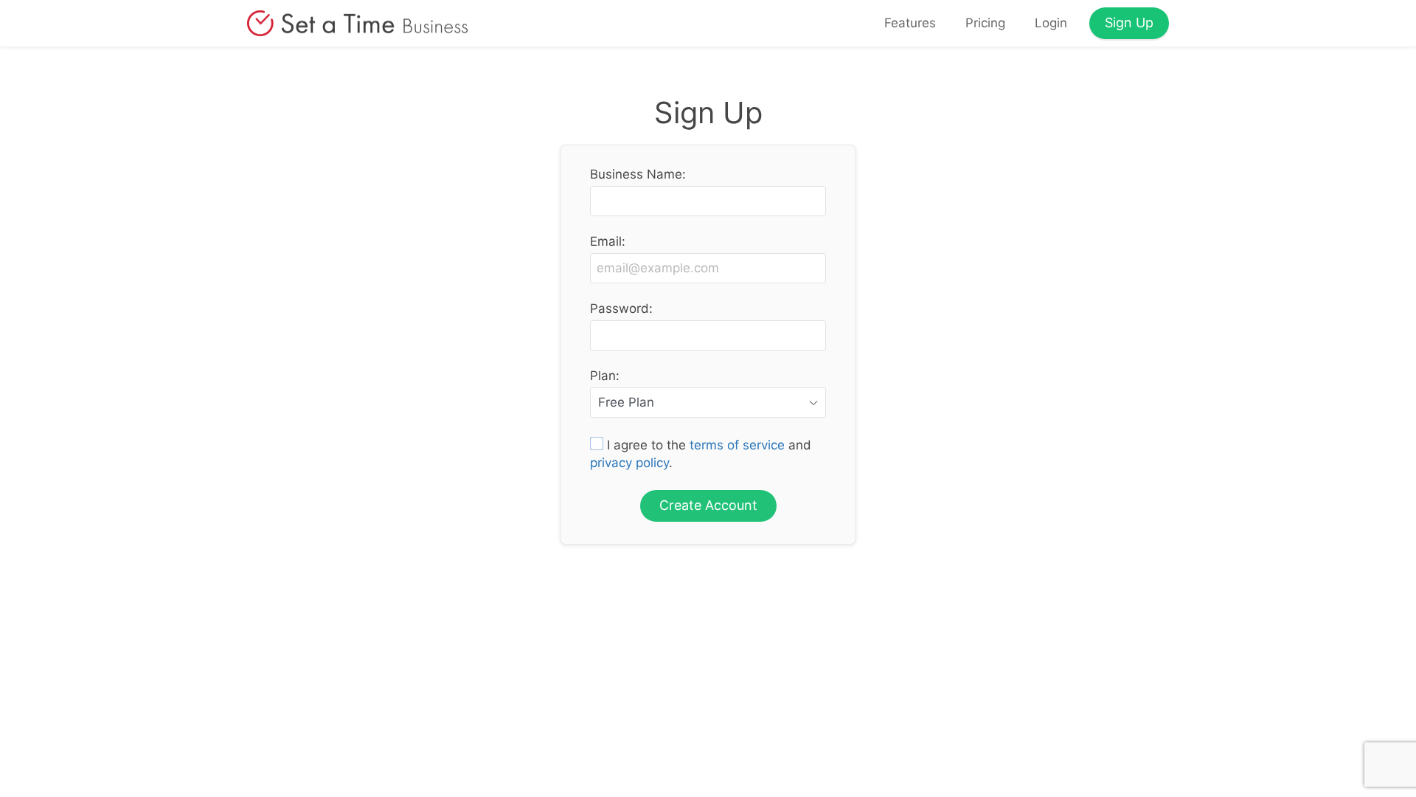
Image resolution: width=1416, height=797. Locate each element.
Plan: (605, 376)
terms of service (737, 445)
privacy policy (629, 462)
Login (1051, 23)
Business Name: (638, 175)
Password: (621, 309)
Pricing (985, 23)
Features (910, 23)
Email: (607, 242)
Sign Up (1129, 22)
